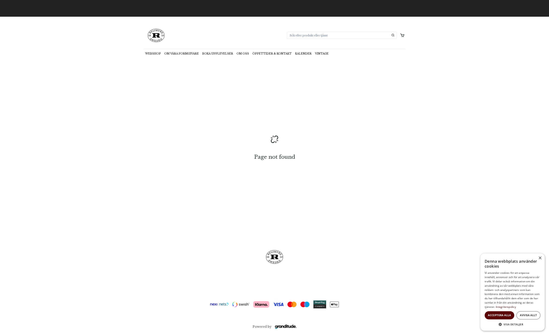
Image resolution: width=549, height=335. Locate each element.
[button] (512, 324)
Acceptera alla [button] (499, 315)
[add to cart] (402, 35)
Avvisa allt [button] (528, 315)
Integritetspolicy (506, 307)
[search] (393, 35)
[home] (156, 35)
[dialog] (512, 292)
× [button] (539, 258)
